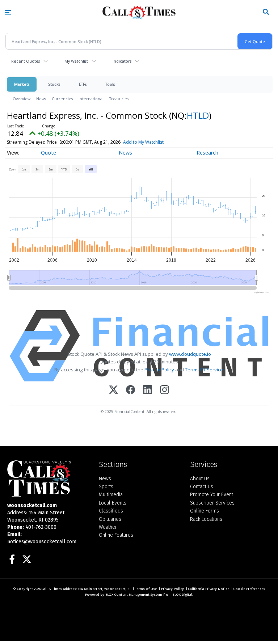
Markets (21, 84)
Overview (21, 98)
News (41, 98)
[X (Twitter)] (113, 390)
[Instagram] (164, 390)
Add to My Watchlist (143, 142)
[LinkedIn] (147, 390)
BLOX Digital (182, 594)
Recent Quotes (25, 61)
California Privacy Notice (208, 589)
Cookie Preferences (249, 589)
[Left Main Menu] (8, 12)
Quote (48, 152)
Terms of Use (146, 589)
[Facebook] (130, 390)
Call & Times (52, 589)
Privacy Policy (159, 369)
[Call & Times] (47, 478)
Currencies (62, 98)
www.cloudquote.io (190, 354)
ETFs (83, 84)
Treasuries (119, 98)
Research (207, 152)
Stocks (54, 84)
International (91, 98)
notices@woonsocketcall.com (41, 542)
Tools (110, 84)
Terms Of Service (204, 369)
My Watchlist (76, 61)
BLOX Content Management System (133, 594)
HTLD (198, 115)
